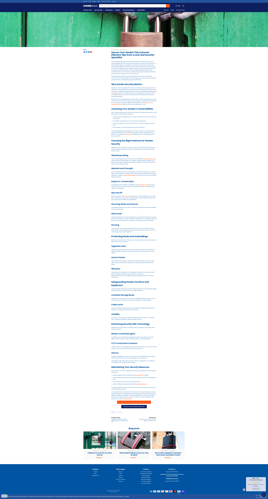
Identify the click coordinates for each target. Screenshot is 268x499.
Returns (98, 1)
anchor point (128, 134)
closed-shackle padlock (130, 175)
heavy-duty (149, 102)
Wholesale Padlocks (146, 477)
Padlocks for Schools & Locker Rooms (100, 454)
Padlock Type (87, 10)
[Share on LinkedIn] (89, 52)
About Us (85, 1)
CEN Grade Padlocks (146, 481)
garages (116, 93)
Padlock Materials (128, 10)
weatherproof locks (116, 104)
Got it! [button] (261, 496)
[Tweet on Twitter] (86, 52)
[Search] (168, 5)
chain (130, 196)
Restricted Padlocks (146, 479)
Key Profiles (109, 10)
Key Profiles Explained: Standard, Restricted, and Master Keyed (168, 454)
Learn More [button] (126, 496)
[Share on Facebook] (84, 52)
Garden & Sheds (119, 412)
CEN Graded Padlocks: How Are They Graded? (134, 454)
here (99, 496)
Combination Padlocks (146, 471)
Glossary (114, 1)
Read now (99, 457)
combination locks (142, 384)
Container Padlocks (146, 483)
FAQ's (90, 1)
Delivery (94, 1)
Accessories (141, 10)
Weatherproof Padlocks (146, 473)
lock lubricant (139, 375)
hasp (126, 196)
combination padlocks (144, 185)
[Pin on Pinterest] (91, 52)
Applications (98, 10)
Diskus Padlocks (146, 475)
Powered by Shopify (113, 491)
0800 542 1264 (128, 398)
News (172, 10)
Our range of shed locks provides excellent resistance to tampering (134, 402)
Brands (117, 10)
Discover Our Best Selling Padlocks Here (134, 406)
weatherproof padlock (150, 159)
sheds (154, 91)
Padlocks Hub (180, 10)
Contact (166, 10)
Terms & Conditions (106, 1)
